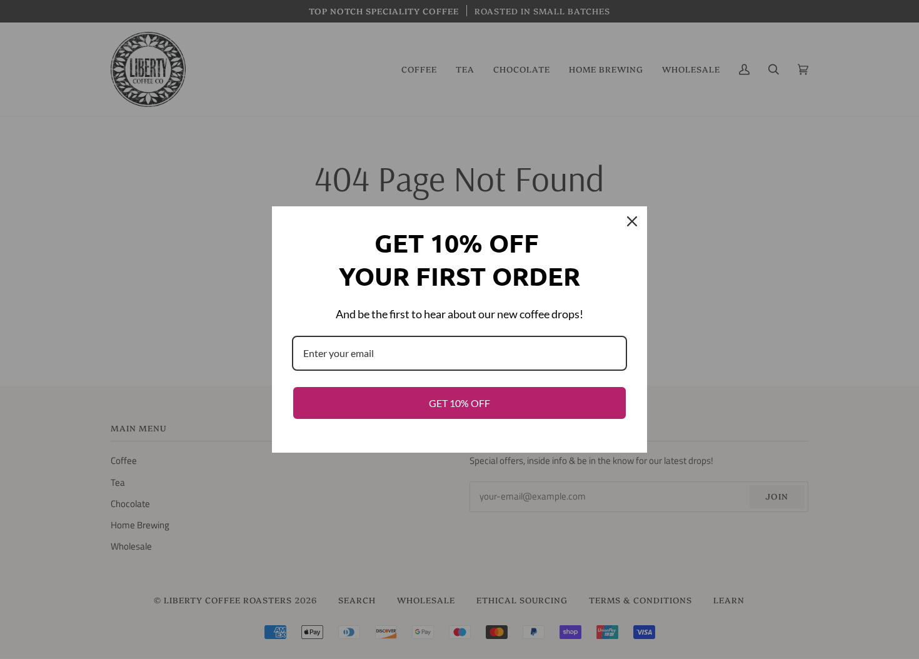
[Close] (632, 221)
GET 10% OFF (459, 403)
